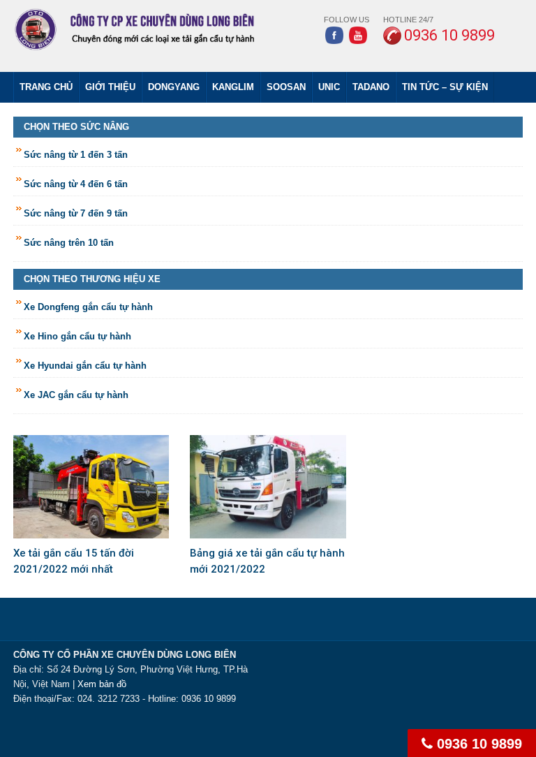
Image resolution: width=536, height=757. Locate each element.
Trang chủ (46, 87)
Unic (329, 87)
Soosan (286, 87)
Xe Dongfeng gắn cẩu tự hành (88, 307)
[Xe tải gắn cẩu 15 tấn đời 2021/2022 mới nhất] (91, 486)
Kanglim (233, 87)
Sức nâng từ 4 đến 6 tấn (76, 184)
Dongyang (174, 87)
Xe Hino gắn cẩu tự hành (77, 336)
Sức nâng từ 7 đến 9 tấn (76, 213)
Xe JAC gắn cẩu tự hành (76, 395)
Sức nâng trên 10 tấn (69, 242)
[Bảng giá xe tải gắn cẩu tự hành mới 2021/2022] (267, 486)
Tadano (370, 87)
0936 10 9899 (477, 743)
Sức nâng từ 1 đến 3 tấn (76, 154)
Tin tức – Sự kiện (445, 87)
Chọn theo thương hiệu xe (92, 279)
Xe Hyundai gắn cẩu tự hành (85, 365)
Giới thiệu (110, 87)
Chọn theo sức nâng (76, 127)
